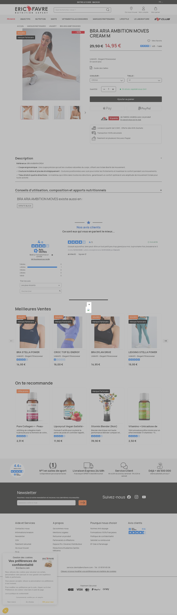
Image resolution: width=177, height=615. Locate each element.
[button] (89, 304)
